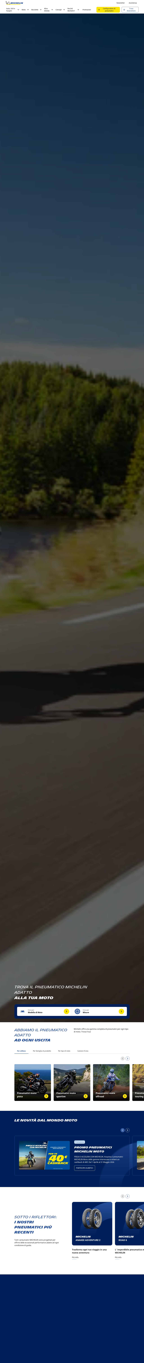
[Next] (128, 1058)
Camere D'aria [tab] (82, 1051)
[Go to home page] (14, 3)
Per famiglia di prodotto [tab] (42, 1051)
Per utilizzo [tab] (21, 1051)
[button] (44, 1011)
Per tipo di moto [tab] (64, 1051)
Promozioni (87, 10)
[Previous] (123, 1058)
